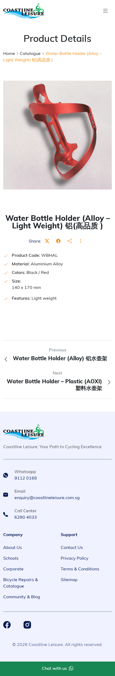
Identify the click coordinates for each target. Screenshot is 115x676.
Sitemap (69, 580)
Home (9, 54)
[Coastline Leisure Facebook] (7, 624)
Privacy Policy (75, 558)
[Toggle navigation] (105, 11)
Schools (10, 558)
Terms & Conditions (80, 569)
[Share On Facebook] (58, 241)
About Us (12, 548)
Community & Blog (21, 597)
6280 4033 (25, 517)
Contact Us (72, 548)
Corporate (13, 569)
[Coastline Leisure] (23, 432)
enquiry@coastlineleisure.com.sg (47, 498)
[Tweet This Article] (47, 241)
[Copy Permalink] (69, 241)
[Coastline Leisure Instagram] (27, 624)
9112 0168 (25, 478)
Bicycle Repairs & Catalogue (20, 583)
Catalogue (30, 54)
